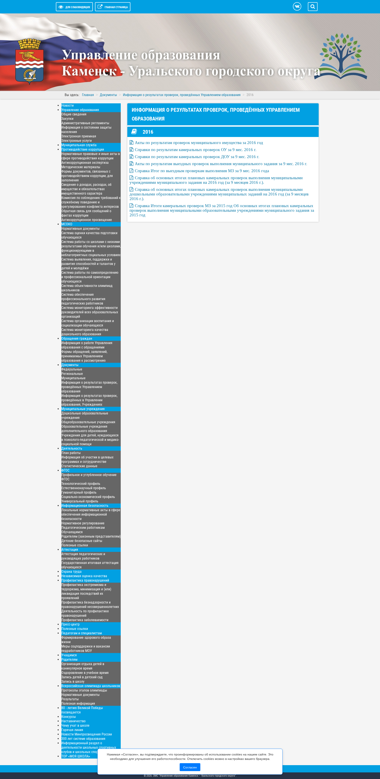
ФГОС (65, 470)
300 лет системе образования (83, 739)
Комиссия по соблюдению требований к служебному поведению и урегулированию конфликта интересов (91, 202)
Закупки (67, 119)
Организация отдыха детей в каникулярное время (82, 666)
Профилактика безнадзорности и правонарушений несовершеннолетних (90, 604)
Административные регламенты (85, 123)
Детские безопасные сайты (81, 541)
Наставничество (73, 721)
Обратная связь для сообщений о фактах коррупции (86, 213)
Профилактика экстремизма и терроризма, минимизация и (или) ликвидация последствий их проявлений (86, 591)
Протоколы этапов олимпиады (84, 690)
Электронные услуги (76, 141)
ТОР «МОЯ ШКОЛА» (75, 756)
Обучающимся (72, 532)
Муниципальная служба (79, 145)
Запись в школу (72, 681)
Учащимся (69, 655)
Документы (70, 365)
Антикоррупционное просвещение (86, 220)
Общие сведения (73, 114)
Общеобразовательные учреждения (88, 422)
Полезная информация (78, 703)
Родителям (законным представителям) (91, 536)
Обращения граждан (76, 338)
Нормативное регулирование (82, 523)
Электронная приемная (78, 136)
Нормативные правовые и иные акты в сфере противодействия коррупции (90, 156)
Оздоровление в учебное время (85, 673)
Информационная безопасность (84, 506)
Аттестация (69, 549)
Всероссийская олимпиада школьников (90, 686)
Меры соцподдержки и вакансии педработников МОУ (85, 648)
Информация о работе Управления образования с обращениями (86, 345)
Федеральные (71, 369)
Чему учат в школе (75, 725)
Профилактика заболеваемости (84, 620)
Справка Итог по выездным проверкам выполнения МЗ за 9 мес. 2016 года (202, 170)
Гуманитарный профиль (79, 492)
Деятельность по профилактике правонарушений (85, 613)
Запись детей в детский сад (82, 677)
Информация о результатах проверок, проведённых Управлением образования (89, 386)
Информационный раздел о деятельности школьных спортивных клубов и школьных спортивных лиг (88, 747)
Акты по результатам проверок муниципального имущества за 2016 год (199, 142)
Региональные (72, 374)
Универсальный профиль (79, 501)
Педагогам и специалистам (81, 633)
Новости (67, 105)
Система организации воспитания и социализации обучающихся (87, 323)
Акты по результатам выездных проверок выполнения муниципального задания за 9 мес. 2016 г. (221, 163)
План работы (71, 453)
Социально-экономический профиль (88, 497)
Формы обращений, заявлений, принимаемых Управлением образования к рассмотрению (84, 356)
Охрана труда (71, 571)
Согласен (190, 767)
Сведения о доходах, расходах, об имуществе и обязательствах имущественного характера (86, 188)
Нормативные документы (80, 228)
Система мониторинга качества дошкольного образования (84, 332)
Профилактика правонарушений (85, 580)
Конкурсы (68, 717)
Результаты (70, 699)
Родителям (69, 659)
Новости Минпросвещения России (86, 734)
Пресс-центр (70, 624)
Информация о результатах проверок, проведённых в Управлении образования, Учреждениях (89, 400)
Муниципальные (73, 378)
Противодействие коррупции (82, 149)
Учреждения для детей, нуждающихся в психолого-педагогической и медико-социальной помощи (90, 439)
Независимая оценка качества (84, 576)
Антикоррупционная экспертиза (85, 163)
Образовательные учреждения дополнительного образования (84, 428)
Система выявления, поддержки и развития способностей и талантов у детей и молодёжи (88, 263)
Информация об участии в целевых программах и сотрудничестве (87, 459)
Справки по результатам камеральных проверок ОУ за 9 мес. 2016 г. (195, 149)
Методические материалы (80, 167)
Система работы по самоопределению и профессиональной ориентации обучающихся (89, 276)
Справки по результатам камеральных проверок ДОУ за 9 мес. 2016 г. (197, 156)
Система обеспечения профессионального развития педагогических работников (83, 298)
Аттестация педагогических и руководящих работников (83, 556)
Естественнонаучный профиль (83, 488)
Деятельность (71, 448)
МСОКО (66, 224)
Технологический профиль (80, 484)
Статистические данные (79, 466)
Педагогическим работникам (83, 527)
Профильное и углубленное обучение (89, 475)
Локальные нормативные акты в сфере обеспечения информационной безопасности (90, 514)
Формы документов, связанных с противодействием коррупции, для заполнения (87, 175)
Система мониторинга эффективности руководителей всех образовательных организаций (89, 312)
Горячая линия (72, 730)
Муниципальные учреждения (83, 409)
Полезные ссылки (74, 545)
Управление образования (80, 110)
